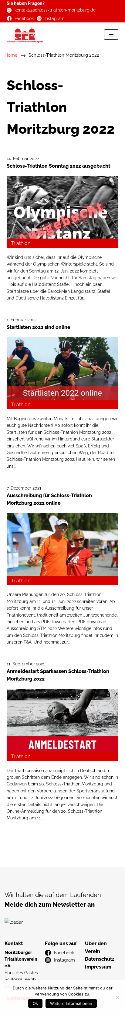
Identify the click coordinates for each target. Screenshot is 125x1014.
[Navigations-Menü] (111, 34)
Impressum (98, 967)
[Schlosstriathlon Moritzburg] (25, 35)
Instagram (55, 18)
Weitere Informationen (71, 1003)
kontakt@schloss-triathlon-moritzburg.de (55, 10)
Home (11, 55)
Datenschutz (99, 959)
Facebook (24, 18)
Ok (35, 1003)
